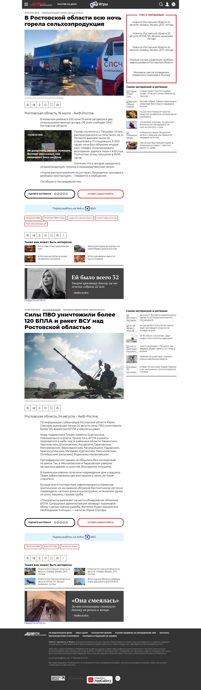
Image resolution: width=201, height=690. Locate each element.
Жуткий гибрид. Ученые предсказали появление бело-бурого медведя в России (158, 104)
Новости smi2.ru (34, 300)
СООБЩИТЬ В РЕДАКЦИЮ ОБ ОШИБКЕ (100, 636)
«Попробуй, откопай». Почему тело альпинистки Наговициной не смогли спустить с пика (157, 124)
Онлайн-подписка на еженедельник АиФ (135, 633)
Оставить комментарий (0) (101, 194)
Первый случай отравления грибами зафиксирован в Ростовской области (151, 61)
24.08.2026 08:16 (32, 309)
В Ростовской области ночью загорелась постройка (52, 257)
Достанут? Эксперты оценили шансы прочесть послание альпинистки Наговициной (158, 317)
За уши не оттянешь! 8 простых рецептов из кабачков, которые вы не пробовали (158, 114)
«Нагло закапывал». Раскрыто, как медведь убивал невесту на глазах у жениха (157, 348)
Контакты (164, 633)
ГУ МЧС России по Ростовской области (44, 97)
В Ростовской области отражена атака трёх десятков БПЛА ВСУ (104, 580)
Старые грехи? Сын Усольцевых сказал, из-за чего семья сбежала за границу (157, 93)
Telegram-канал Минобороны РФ (40, 401)
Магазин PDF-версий (101, 633)
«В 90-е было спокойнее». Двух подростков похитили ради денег (156, 337)
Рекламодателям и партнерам (64, 636)
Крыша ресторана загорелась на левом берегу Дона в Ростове (104, 247)
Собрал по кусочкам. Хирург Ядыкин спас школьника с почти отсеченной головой (158, 369)
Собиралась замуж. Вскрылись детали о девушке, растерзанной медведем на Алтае (156, 135)
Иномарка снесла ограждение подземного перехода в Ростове (151, 73)
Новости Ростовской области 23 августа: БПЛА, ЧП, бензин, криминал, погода (151, 36)
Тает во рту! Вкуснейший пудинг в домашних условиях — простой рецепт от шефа (156, 145)
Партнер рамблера (75, 678)
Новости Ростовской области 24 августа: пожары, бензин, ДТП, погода (151, 23)
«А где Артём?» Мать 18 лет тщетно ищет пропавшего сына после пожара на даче (157, 328)
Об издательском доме (60, 633)
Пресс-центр (82, 633)
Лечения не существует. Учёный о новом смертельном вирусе (156, 357)
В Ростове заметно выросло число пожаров (101, 257)
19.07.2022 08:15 (31, 13)
